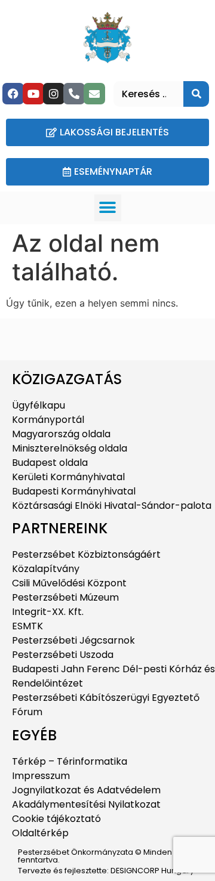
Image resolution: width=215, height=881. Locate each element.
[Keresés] (196, 94)
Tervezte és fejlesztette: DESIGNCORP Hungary (106, 870)
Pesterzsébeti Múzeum (65, 597)
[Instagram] (53, 93)
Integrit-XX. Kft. (48, 612)
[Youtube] (33, 93)
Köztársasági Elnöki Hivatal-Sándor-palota (111, 505)
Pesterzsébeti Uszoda (62, 654)
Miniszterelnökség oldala (69, 448)
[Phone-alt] (74, 93)
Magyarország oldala (61, 434)
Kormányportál (48, 419)
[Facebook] (13, 93)
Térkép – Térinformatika (69, 761)
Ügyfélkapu (38, 405)
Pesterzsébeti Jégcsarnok (73, 640)
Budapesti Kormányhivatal (74, 491)
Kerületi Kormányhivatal (68, 477)
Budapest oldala (50, 462)
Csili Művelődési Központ (69, 583)
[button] (107, 207)
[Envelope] (94, 93)
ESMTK (27, 626)
